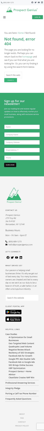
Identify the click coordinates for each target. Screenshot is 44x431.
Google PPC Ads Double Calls (22, 359)
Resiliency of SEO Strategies (21, 352)
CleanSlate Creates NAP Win (21, 377)
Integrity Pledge (12, 388)
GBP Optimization (17, 368)
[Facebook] (32, 2)
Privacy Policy (22, 426)
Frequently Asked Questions (18, 399)
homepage (27, 56)
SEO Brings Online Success (21, 365)
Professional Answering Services (20, 383)
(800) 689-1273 (8, 2)
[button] (4, 17)
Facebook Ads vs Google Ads (22, 362)
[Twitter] (36, 2)
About (22, 414)
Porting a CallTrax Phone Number (21, 393)
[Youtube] (39, 2)
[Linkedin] (42, 2)
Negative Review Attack (19, 349)
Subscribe (10, 165)
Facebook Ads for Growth (20, 355)
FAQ (22, 418)
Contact (22, 422)
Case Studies (11, 334)
